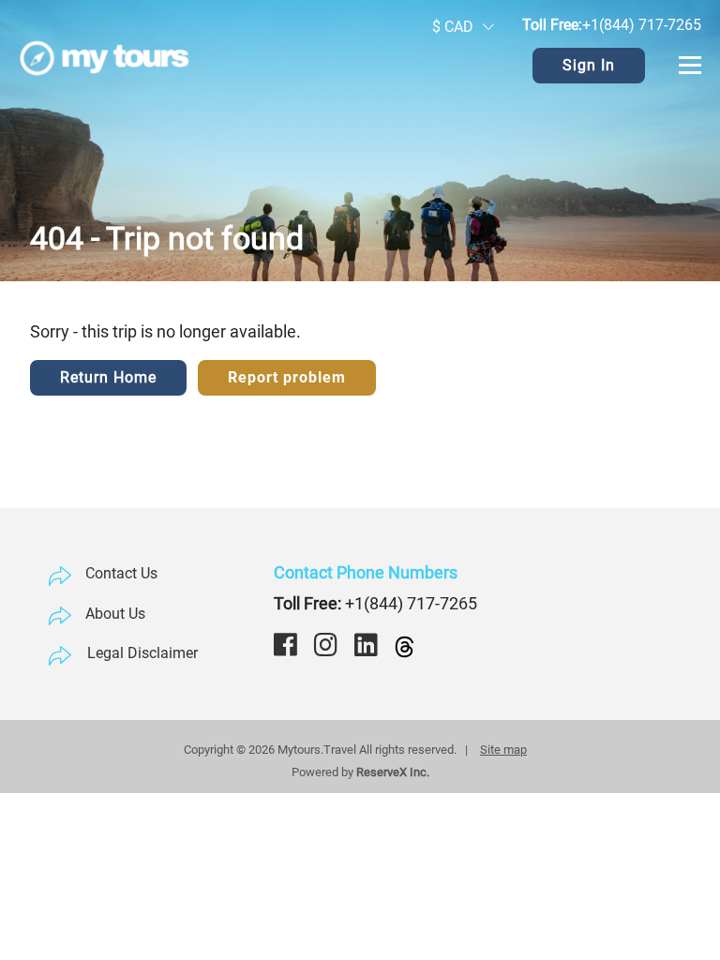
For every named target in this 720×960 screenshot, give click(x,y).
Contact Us (121, 573)
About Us (115, 613)
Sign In (588, 65)
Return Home (108, 377)
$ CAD (452, 27)
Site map (503, 749)
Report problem (287, 377)
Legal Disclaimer (142, 653)
